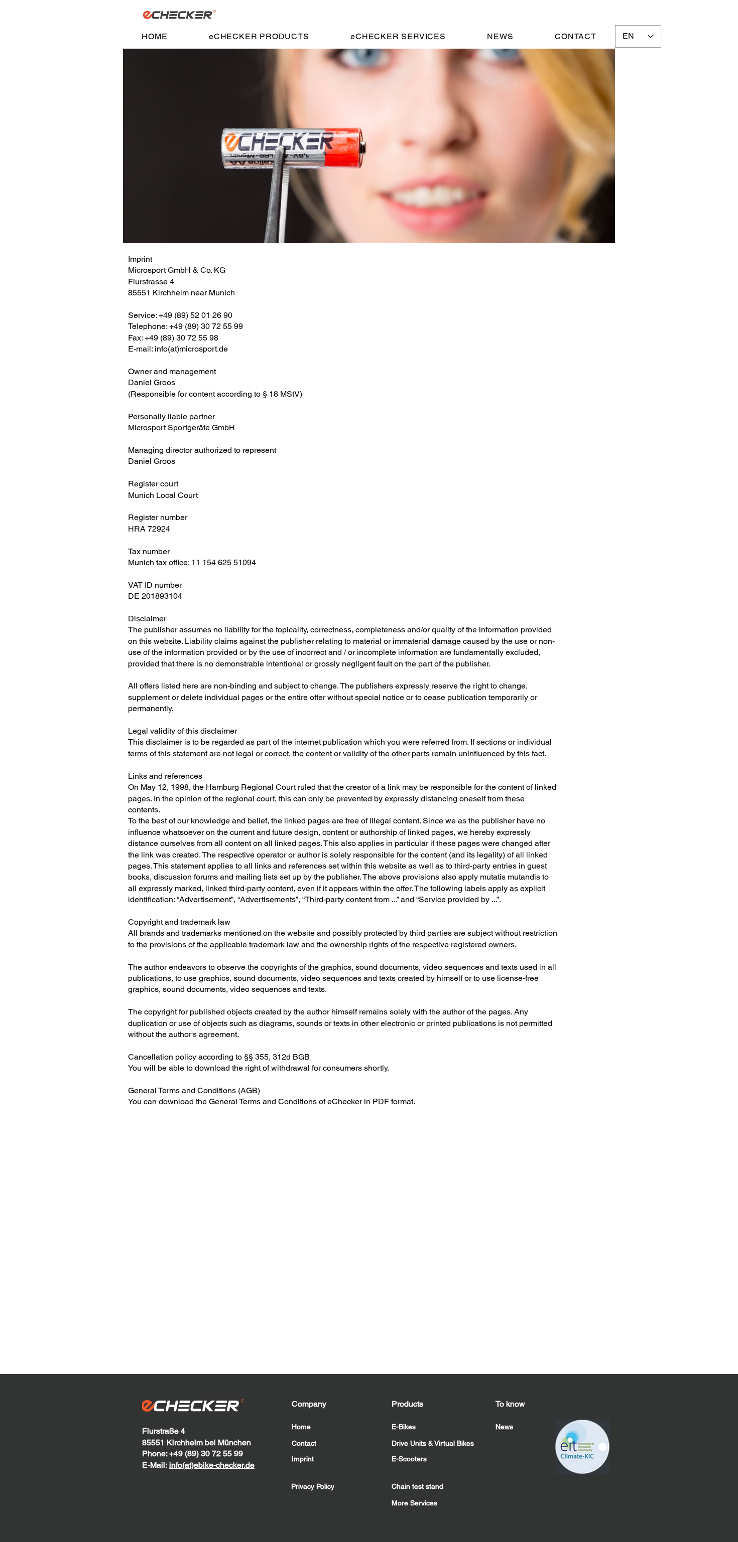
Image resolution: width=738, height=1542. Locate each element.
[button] (259, 36)
